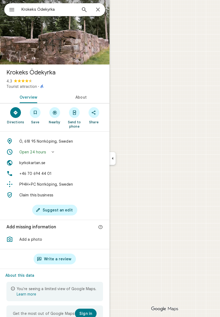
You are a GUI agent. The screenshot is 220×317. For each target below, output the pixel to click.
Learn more (26, 294)
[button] (54, 152)
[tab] (27, 96)
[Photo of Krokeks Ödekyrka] (54, 32)
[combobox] (49, 9)
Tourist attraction (21, 86)
